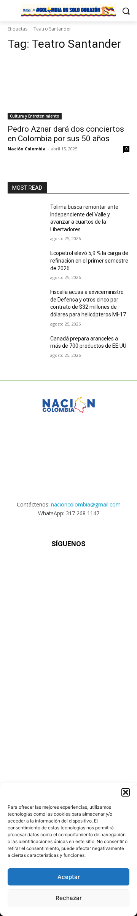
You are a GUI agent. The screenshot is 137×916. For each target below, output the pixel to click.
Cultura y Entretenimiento (34, 116)
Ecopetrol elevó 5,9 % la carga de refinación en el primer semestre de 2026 (89, 260)
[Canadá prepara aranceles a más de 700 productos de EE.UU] (26, 348)
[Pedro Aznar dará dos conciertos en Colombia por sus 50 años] (68, 88)
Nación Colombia (27, 149)
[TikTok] (68, 566)
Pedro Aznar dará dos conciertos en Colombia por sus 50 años (66, 133)
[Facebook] (31, 566)
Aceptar (68, 877)
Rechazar (69, 897)
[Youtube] (106, 566)
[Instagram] (49, 566)
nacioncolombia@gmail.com (86, 504)
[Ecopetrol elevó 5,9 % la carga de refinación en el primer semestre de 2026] (26, 262)
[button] (125, 792)
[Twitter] (87, 566)
